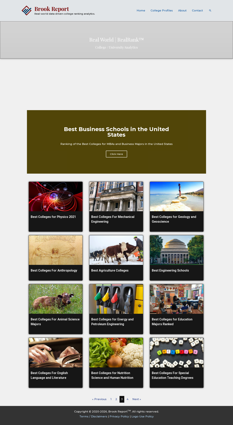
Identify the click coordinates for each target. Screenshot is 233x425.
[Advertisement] (116, 82)
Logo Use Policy (142, 416)
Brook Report (51, 8)
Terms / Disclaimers (93, 416)
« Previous (99, 399)
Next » (136, 399)
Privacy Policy (119, 416)
